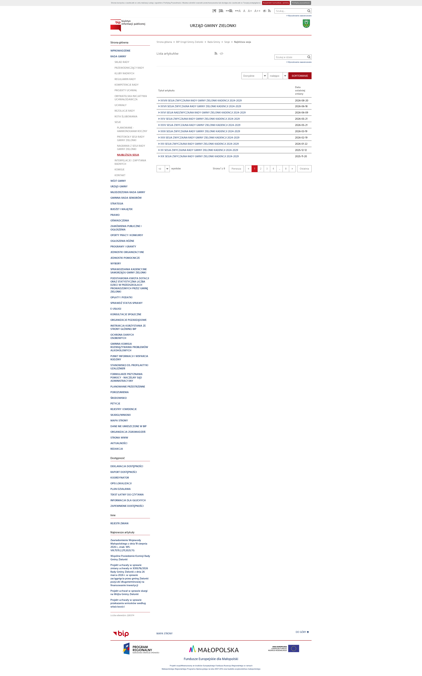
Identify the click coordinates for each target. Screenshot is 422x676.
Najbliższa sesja (242, 42)
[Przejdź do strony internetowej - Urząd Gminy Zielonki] (306, 24)
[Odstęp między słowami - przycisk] (229, 11)
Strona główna (164, 42)
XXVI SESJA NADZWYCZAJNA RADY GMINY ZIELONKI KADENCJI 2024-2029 (202, 113)
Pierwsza (235, 169)
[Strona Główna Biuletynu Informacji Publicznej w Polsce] (121, 634)
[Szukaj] (309, 11)
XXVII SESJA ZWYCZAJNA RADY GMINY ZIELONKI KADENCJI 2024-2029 (199, 106)
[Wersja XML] (221, 53)
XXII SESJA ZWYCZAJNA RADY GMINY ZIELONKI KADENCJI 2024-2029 (198, 138)
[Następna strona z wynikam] (292, 168)
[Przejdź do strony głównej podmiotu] (127, 25)
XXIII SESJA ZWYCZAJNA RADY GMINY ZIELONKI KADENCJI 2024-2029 (199, 131)
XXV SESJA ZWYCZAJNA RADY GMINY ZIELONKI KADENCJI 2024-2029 (199, 119)
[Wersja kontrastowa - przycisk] (264, 11)
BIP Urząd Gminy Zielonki (189, 42)
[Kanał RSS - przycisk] (269, 11)
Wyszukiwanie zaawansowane (299, 15)
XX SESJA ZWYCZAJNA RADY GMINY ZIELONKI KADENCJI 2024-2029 (198, 150)
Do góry (301, 632)
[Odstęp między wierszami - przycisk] (221, 11)
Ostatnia (303, 169)
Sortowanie (300, 75)
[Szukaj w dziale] (309, 57)
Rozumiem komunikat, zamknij (276, 3)
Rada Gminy (214, 42)
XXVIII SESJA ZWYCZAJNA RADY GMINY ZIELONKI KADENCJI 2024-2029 (200, 101)
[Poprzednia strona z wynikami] (248, 168)
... (279, 169)
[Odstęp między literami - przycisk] (214, 11)
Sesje (227, 42)
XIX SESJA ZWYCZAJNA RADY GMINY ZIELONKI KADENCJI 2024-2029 (198, 156)
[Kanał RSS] (216, 53)
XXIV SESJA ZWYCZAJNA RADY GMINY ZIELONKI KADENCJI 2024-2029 (199, 125)
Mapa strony (164, 634)
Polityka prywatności (301, 3)
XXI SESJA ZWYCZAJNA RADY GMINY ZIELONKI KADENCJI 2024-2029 (198, 144)
